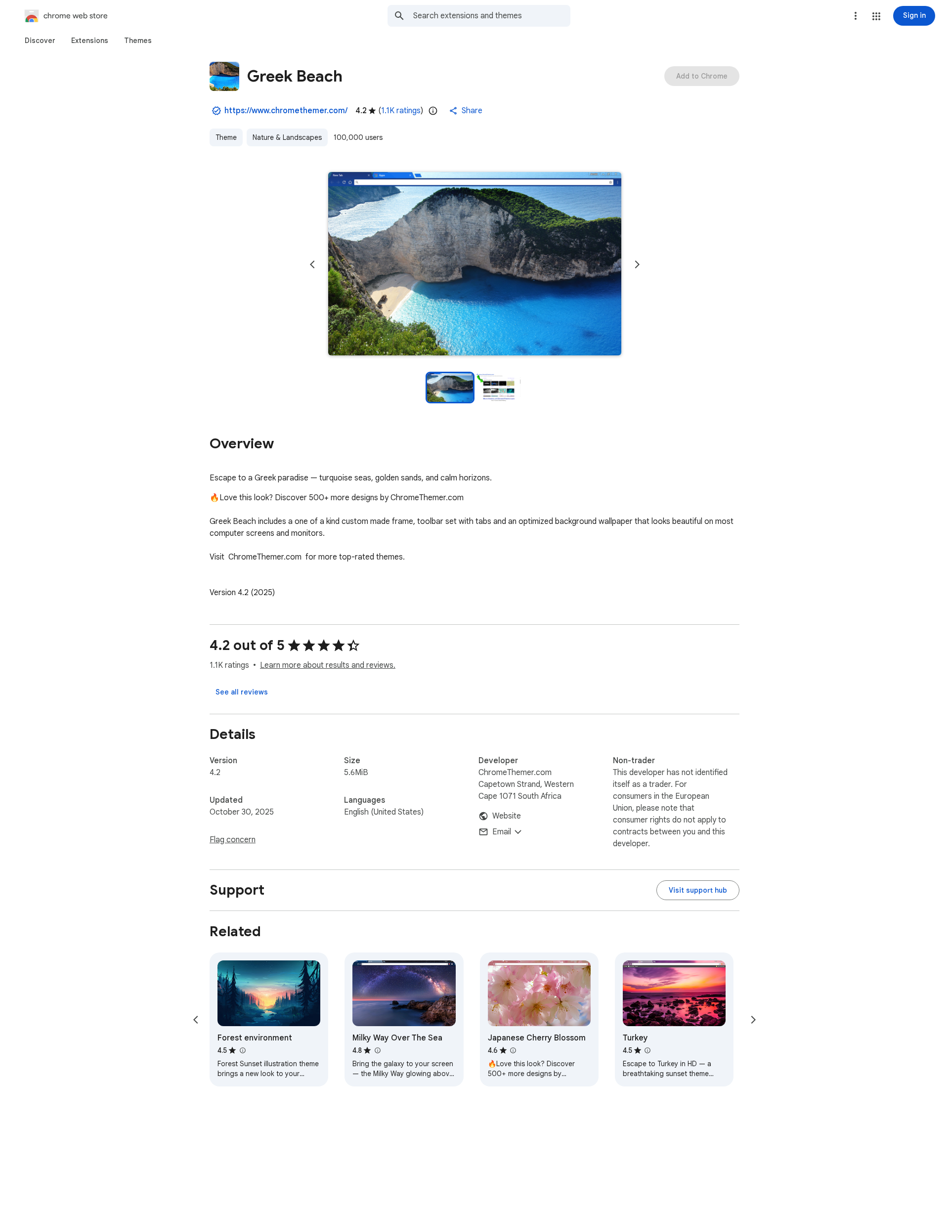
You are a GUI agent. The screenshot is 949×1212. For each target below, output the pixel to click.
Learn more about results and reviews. (327, 665)
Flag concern (233, 840)
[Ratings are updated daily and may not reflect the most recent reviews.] (433, 111)
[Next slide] (637, 264)
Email (501, 832)
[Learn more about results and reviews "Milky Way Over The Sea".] (377, 1050)
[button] (876, 16)
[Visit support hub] (697, 890)
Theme (226, 137)
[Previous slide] (312, 264)
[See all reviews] (242, 692)
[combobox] (491, 16)
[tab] (40, 40)
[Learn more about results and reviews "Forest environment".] (242, 1050)
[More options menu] (855, 16)
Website (506, 816)
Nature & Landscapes (287, 137)
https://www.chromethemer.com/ (285, 111)
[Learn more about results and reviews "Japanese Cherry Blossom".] (513, 1050)
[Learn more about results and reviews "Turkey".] (647, 1050)
